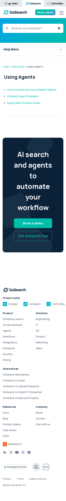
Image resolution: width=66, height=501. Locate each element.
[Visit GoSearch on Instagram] (23, 452)
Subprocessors (38, 478)
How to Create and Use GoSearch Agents (31, 89)
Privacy (7, 478)
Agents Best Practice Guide (23, 103)
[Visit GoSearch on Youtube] (17, 452)
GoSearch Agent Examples (23, 96)
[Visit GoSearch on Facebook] (29, 452)
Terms (20, 478)
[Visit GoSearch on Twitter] (11, 452)
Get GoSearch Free (33, 236)
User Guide (17, 66)
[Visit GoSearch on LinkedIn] (5, 452)
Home (6, 66)
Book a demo (45, 12)
